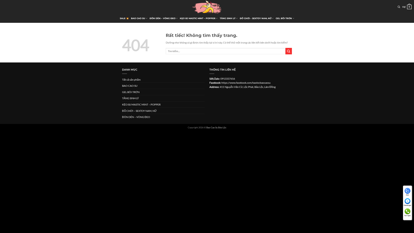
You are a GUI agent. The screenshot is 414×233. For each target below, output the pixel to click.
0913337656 (227, 78)
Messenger (407, 205)
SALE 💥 (124, 18)
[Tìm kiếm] (399, 7)
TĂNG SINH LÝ (227, 18)
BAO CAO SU (138, 18)
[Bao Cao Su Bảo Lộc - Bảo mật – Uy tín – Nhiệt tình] (207, 7)
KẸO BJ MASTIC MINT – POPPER (197, 18)
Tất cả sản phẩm (131, 79)
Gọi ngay (407, 215)
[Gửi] (288, 51)
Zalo (407, 195)
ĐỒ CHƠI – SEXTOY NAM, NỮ (255, 18)
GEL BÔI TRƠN (284, 18)
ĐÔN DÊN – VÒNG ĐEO (162, 18)
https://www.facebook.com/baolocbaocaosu (246, 82)
